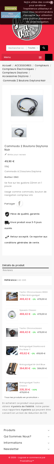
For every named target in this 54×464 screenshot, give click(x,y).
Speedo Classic (28, 310)
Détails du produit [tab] (13, 265)
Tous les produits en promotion (21, 397)
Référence (10, 280)
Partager (19, 203)
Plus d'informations (10, 14)
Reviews (8, 270)
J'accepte (10, 8)
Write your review (15, 154)
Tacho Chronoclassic (31, 328)
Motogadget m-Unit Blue (32, 364)
